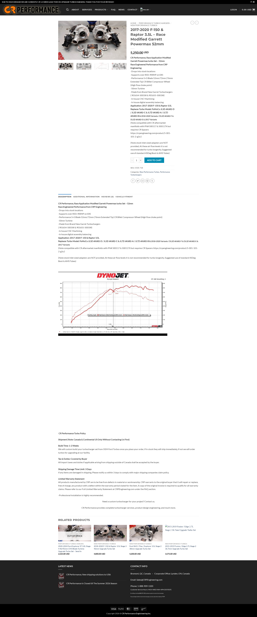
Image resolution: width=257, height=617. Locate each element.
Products (100, 9)
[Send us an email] (253, 2)
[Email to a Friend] (142, 181)
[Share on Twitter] (138, 181)
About (75, 9)
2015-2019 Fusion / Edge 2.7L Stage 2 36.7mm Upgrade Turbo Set (180, 547)
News (121, 9)
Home (133, 23)
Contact (132, 9)
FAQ (113, 9)
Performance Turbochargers (154, 23)
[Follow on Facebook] (251, 2)
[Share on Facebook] (133, 181)
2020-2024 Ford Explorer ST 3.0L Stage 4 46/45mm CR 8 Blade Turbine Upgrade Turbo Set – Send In (74, 548)
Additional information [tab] (86, 197)
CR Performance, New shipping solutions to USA (88, 574)
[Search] (67, 9)
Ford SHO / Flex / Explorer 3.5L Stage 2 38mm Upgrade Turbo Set (145, 547)
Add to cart (154, 160)
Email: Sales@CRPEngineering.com (146, 579)
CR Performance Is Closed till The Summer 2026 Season (91, 583)
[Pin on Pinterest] (147, 181)
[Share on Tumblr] (152, 181)
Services (87, 9)
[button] (233, 9)
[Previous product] (197, 23)
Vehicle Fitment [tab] (124, 197)
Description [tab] (64, 197)
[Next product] (192, 23)
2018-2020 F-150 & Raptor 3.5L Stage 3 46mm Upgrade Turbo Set (110, 547)
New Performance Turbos (144, 25)
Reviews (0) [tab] (107, 197)
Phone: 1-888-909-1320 (142, 586)
